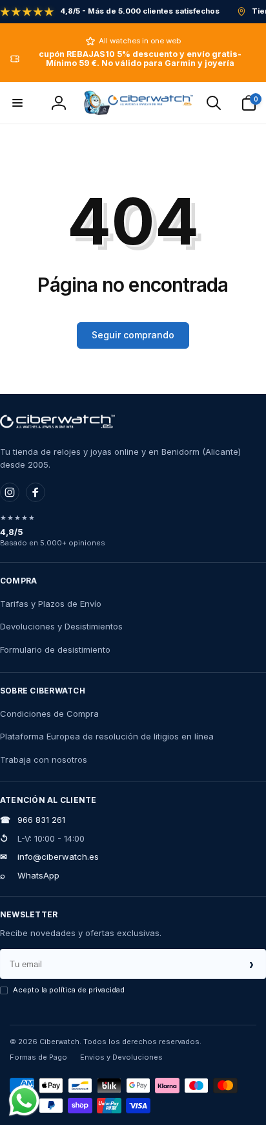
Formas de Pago (38, 1057)
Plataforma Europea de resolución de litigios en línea (107, 736)
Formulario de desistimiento (55, 649)
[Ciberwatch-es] (57, 422)
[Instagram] (9, 492)
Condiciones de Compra (49, 713)
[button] (17, 103)
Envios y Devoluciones (121, 1057)
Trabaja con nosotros (43, 759)
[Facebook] (35, 492)
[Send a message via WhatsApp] (24, 1101)
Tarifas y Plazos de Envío (50, 603)
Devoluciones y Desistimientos (61, 626)
